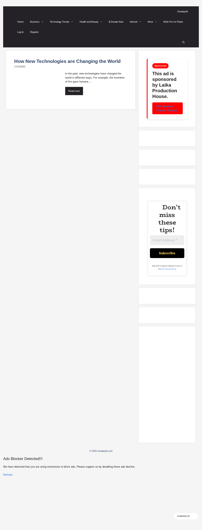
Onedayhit (182, 11)
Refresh (7, 474)
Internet (133, 21)
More (150, 21)
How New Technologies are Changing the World (67, 61)
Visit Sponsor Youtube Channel (166, 108)
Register (34, 32)
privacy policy (169, 269)
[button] (183, 42)
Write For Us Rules (173, 21)
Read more (74, 91)
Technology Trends (59, 21)
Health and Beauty (89, 21)
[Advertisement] (167, 386)
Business (35, 21)
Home (20, 21)
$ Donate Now (116, 21)
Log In (20, 32)
